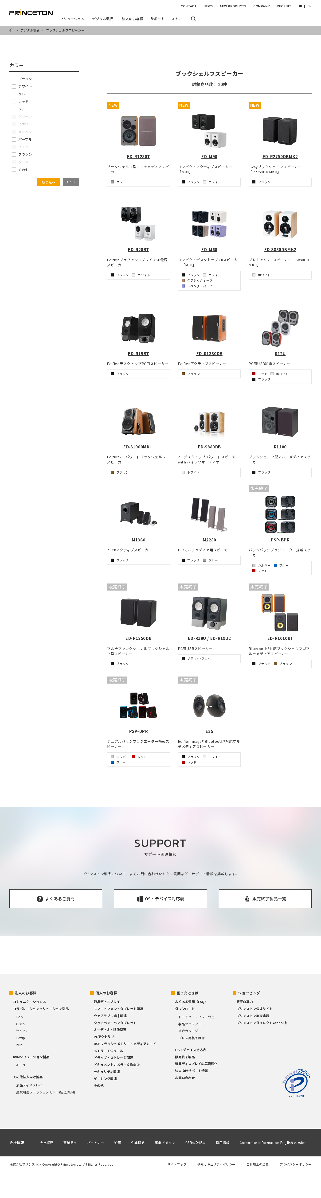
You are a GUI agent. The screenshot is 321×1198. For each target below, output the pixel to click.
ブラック (25, 78)
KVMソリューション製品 (31, 1056)
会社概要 (46, 1142)
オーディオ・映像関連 (110, 1029)
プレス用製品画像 (191, 1037)
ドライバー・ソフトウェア (198, 1017)
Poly (19, 1017)
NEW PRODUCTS (233, 6)
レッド (23, 101)
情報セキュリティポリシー (216, 1164)
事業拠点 (70, 1142)
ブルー (23, 109)
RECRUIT (284, 6)
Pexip (20, 1037)
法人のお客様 (26, 992)
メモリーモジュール (108, 1050)
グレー (23, 94)
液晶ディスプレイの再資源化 (196, 1063)
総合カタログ (188, 1030)
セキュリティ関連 (107, 1071)
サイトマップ (177, 1164)
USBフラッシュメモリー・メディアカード (125, 1043)
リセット (71, 182)
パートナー (95, 1142)
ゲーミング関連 (105, 1078)
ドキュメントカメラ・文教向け (117, 1064)
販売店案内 (244, 1001)
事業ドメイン (165, 1142)
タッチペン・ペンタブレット (115, 1022)
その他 (23, 169)
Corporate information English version (273, 1142)
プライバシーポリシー (296, 1164)
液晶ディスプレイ (29, 1085)
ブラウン (25, 154)
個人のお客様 (106, 992)
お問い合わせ (185, 1077)
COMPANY (261, 6)
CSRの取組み (195, 1142)
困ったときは (188, 992)
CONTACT (188, 6)
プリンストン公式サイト (254, 1008)
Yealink (21, 1030)
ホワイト (25, 86)
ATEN (20, 1064)
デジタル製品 (30, 30)
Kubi (19, 1044)
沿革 (117, 1142)
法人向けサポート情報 (191, 1070)
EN (309, 6)
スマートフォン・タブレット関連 (118, 1008)
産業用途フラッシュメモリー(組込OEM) (45, 1092)
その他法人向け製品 (28, 1076)
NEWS (208, 6)
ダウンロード (185, 1008)
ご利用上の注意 (257, 1164)
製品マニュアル (189, 1024)
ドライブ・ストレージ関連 (113, 1057)
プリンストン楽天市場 (252, 1015)
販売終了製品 (185, 1056)
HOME (11, 30)
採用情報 (223, 1142)
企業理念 (138, 1142)
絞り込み (48, 182)
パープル (25, 139)
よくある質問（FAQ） (191, 1001)
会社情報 (16, 1142)
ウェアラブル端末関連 (110, 1015)
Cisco (20, 1024)
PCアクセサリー (105, 1036)
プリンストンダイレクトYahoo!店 (261, 1022)
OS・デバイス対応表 (190, 1049)
